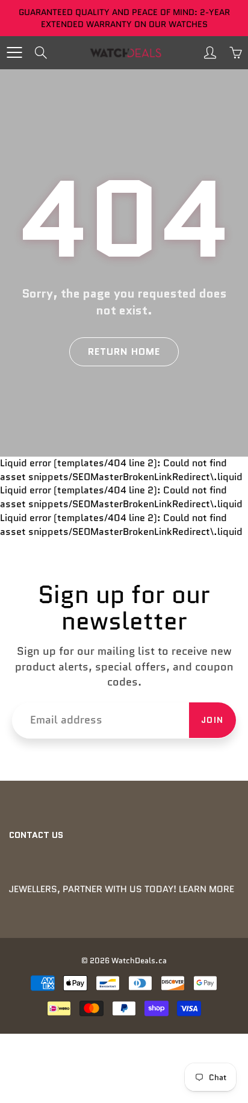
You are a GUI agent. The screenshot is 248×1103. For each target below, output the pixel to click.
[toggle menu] (14, 52)
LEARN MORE (206, 889)
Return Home (124, 351)
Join (212, 720)
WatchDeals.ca (139, 960)
